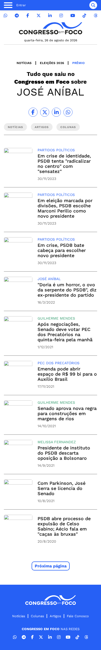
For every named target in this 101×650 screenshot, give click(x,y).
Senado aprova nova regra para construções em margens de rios (67, 413)
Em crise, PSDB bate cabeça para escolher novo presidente (62, 250)
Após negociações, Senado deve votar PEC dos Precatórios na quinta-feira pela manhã (65, 331)
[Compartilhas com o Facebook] (33, 112)
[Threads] (95, 15)
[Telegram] (17, 15)
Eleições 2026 (52, 63)
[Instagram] (61, 15)
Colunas (37, 616)
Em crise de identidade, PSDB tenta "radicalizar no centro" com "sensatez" (64, 163)
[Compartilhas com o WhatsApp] (68, 112)
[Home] (50, 28)
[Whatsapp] (5, 15)
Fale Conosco (78, 616)
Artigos (55, 616)
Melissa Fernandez (57, 442)
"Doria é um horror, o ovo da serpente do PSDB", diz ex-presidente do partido (67, 290)
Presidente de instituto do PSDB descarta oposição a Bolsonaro (64, 453)
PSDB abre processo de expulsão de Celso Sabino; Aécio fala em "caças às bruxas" (64, 526)
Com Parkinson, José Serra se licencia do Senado (61, 488)
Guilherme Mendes (56, 318)
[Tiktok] (84, 15)
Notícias (24, 63)
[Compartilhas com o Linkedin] (56, 112)
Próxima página (51, 566)
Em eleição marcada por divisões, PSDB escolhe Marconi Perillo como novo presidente (65, 208)
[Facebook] (27, 15)
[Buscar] (93, 5)
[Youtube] (72, 15)
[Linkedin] (50, 15)
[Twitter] (39, 15)
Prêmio (78, 63)
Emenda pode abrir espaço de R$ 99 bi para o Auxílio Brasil (67, 374)
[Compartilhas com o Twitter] (44, 112)
